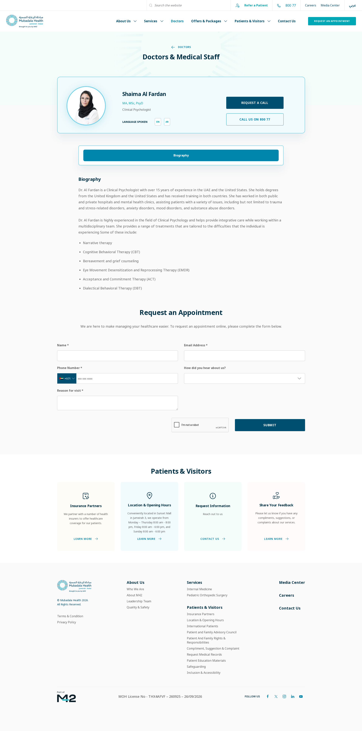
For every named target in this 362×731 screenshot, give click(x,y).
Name (63, 345)
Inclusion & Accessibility (203, 673)
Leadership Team (139, 601)
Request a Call (254, 103)
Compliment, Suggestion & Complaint (213, 648)
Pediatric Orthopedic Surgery (207, 595)
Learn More (83, 539)
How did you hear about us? (205, 368)
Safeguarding (196, 666)
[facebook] (268, 696)
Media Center (330, 5)
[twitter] (276, 696)
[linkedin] (292, 696)
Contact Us (287, 21)
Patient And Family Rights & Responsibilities (206, 640)
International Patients (202, 626)
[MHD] (74, 586)
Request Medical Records (204, 654)
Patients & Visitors (250, 21)
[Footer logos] (63, 696)
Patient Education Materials (206, 660)
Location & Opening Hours (205, 620)
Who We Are (135, 589)
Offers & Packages (206, 21)
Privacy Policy (66, 622)
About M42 (134, 595)
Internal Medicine (199, 589)
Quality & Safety (138, 607)
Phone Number (69, 368)
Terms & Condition (70, 616)
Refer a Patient (256, 5)
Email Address (196, 345)
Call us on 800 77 (254, 119)
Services (150, 21)
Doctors (177, 21)
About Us (123, 21)
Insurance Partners (200, 614)
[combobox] (66, 378)
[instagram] (284, 696)
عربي (352, 5)
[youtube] (301, 696)
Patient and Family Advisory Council (212, 632)
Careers (310, 5)
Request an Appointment (332, 21)
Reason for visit (70, 390)
